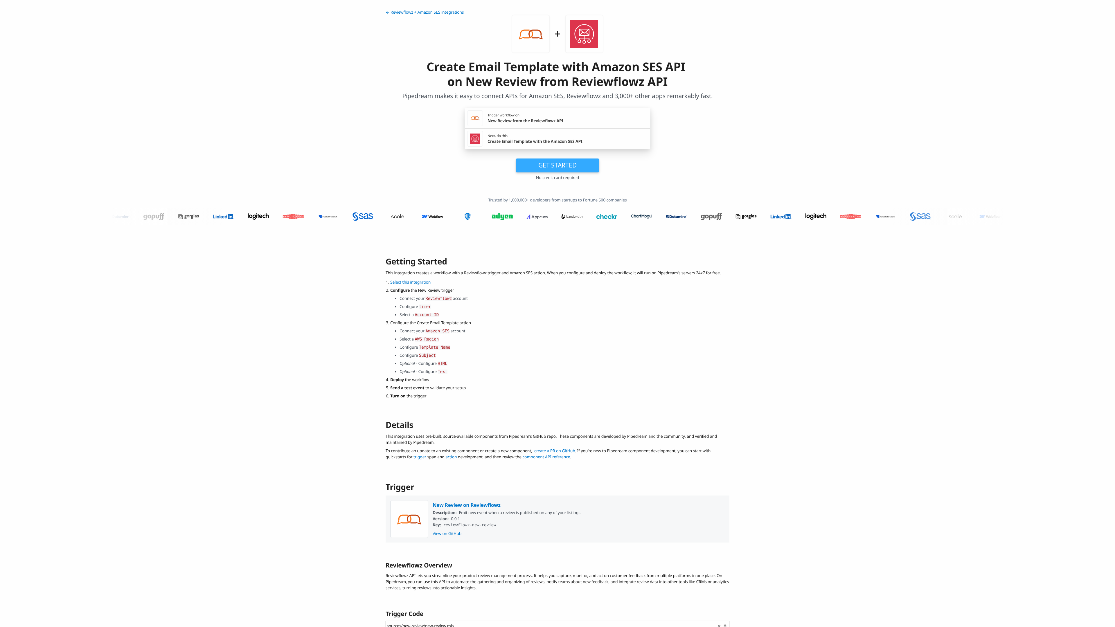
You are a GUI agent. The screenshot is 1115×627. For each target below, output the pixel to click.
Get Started (557, 165)
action (451, 457)
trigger (419, 457)
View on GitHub (447, 533)
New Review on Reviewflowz (467, 505)
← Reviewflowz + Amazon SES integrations (425, 12)
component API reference (546, 457)
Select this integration (410, 282)
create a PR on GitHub (554, 451)
